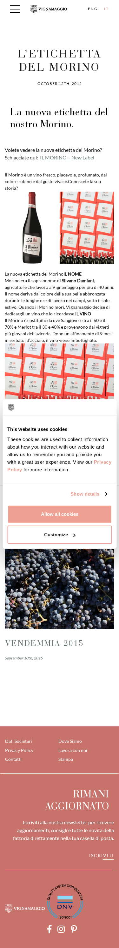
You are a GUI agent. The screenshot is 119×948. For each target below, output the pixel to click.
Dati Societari (18, 741)
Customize (56, 534)
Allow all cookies (59, 513)
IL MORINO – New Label (67, 157)
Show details (84, 494)
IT (106, 8)
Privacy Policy (19, 750)
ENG (93, 8)
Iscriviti (101, 855)
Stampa (65, 759)
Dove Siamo (70, 741)
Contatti (13, 759)
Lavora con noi (72, 750)
